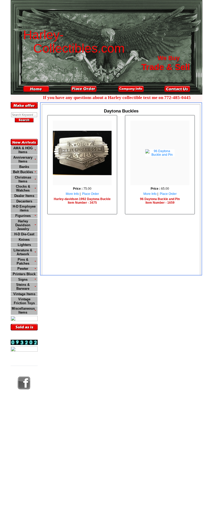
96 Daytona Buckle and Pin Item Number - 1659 (160, 200)
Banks (24, 167)
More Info (72, 194)
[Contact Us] (177, 89)
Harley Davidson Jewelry (22, 225)
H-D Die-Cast (24, 234)
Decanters (24, 201)
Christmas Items (23, 179)
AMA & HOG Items (23, 150)
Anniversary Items (22, 159)
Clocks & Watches (23, 188)
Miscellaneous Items (23, 310)
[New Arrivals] (24, 142)
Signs (23, 279)
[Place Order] (84, 89)
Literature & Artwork (23, 252)
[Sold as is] (24, 327)
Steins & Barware (23, 287)
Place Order (90, 194)
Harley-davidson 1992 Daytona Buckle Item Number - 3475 (82, 200)
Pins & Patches (23, 261)
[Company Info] (131, 89)
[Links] (24, 349)
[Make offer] (24, 105)
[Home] (36, 89)
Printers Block (24, 274)
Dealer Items (24, 196)
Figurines (23, 216)
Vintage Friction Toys (24, 301)
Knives (24, 240)
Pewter (22, 269)
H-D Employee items (24, 208)
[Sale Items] (24, 319)
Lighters (24, 245)
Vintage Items (24, 294)
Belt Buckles (23, 172)
